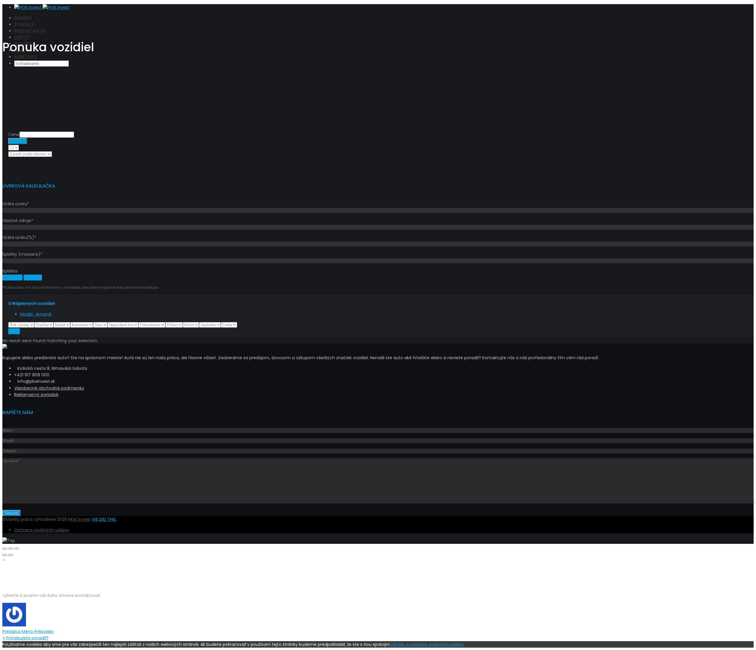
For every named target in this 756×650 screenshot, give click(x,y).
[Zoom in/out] (16, 548)
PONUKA (24, 24)
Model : (36, 314)
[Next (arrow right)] (10, 555)
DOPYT (22, 37)
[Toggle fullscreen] (10, 548)
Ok (393, 644)
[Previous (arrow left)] (4, 555)
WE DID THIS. (104, 519)
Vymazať (33, 277)
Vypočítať (12, 277)
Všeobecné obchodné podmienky (49, 388)
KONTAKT (25, 57)
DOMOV (23, 18)
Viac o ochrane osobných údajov (430, 644)
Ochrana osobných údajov (41, 530)
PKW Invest (79, 519)
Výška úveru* (15, 204)
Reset (14, 331)
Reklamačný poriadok (36, 395)
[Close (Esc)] (4, 548)
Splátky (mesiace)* (22, 254)
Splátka (9, 271)
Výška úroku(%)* (19, 237)
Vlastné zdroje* (17, 221)
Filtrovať (18, 141)
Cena (13, 134)
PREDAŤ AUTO (29, 31)
